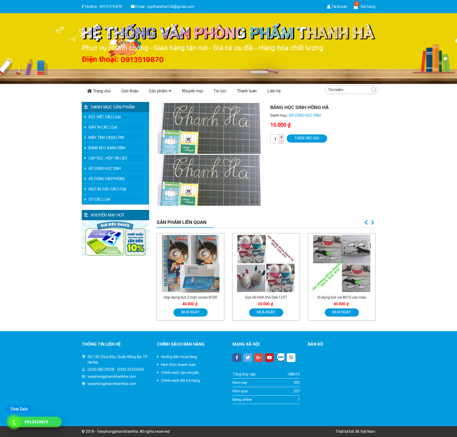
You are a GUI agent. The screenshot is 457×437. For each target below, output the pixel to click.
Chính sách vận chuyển (180, 372)
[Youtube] (269, 357)
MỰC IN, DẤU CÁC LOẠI (107, 189)
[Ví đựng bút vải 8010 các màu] (267, 263)
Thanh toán (247, 90)
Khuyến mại (192, 90)
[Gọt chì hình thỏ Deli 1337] (191, 263)
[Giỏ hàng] (356, 6)
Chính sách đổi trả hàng (180, 380)
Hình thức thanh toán (178, 365)
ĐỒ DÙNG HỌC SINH (305, 115)
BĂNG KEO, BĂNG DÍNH (107, 148)
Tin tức (220, 90)
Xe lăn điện (361, 413)
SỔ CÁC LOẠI (99, 199)
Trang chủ (102, 90)
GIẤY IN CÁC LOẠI (103, 127)
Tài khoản (339, 6)
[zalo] (280, 357)
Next (372, 222)
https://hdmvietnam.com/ (329, 413)
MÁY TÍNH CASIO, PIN (106, 137)
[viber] (291, 357)
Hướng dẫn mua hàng (179, 357)
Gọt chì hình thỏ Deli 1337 (192, 297)
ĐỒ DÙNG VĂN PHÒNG (107, 179)
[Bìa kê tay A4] (343, 263)
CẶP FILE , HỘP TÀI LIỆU (108, 158)
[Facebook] (236, 357)
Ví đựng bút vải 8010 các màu (267, 297)
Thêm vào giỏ (306, 138)
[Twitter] (247, 357)
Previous (366, 222)
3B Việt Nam (365, 431)
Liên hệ (274, 90)
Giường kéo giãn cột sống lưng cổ (335, 408)
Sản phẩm (158, 90)
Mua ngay (191, 312)
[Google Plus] (258, 357)
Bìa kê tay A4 (343, 297)
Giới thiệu (129, 90)
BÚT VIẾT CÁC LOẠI (105, 117)
